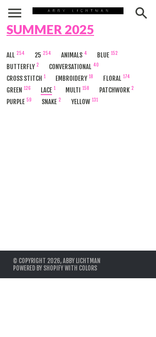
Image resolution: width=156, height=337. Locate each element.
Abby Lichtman (82, 260)
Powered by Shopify (38, 268)
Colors (88, 268)
